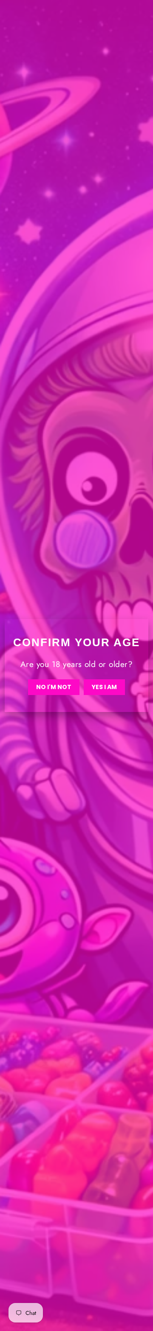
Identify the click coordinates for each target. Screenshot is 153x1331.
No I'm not (53, 687)
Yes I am (104, 687)
